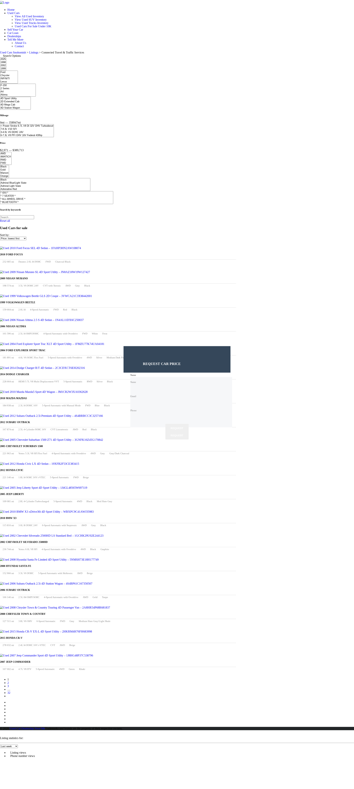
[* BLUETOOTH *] (56, 202)
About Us (20, 42)
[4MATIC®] (5, 156)
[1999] (3, 68)
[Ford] (9, 72)
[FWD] (5, 163)
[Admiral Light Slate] (45, 186)
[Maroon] (4, 173)
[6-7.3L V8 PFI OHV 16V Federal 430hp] (27, 135)
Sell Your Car (15, 29)
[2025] (3, 59)
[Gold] (4, 169)
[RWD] (5, 159)
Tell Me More (15, 39)
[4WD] (5, 153)
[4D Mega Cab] (15, 104)
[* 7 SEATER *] (56, 196)
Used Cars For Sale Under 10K (33, 26)
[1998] (3, 62)
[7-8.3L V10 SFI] (27, 129)
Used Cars (13, 13)
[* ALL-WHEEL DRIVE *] (56, 199)
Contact (19, 46)
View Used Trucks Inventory (31, 23)
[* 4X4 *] (56, 192)
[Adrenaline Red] (45, 189)
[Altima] (18, 94)
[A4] (18, 91)
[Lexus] (9, 81)
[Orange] (4, 176)
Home (11, 9)
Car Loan (12, 32)
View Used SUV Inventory (31, 19)
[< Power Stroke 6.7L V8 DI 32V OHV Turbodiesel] (27, 126)
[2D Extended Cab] (15, 101)
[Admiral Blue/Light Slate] (45, 183)
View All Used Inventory (29, 16)
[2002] (3, 65)
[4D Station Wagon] (15, 108)
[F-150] (18, 85)
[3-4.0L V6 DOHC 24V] (27, 132)
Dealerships (14, 36)
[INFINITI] (9, 78)
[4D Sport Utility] (15, 98)
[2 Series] (18, 88)
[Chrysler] (9, 75)
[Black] (4, 166)
